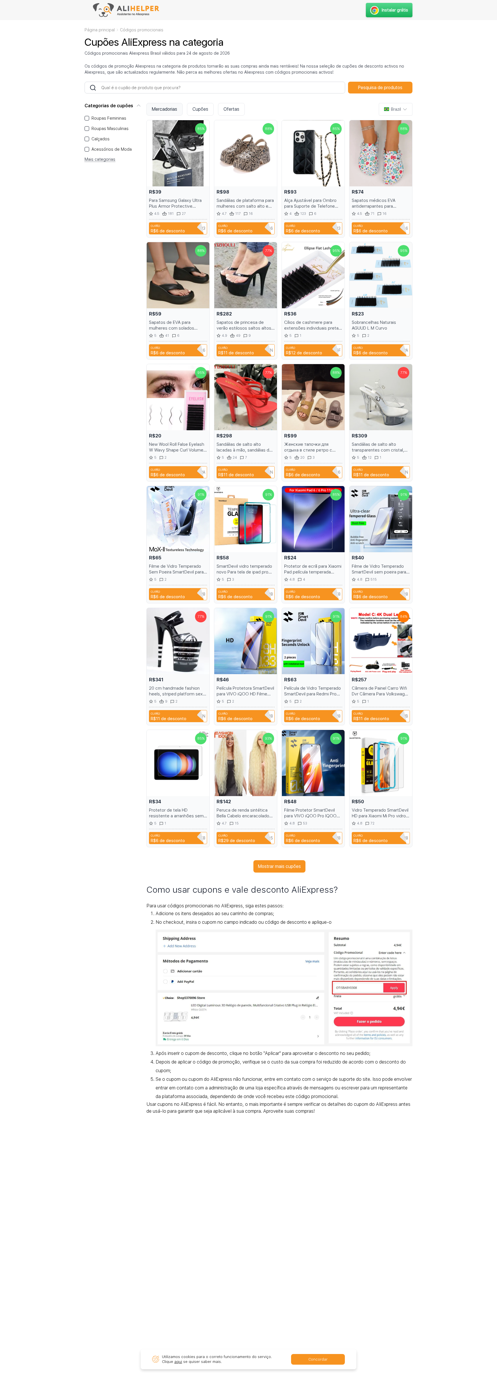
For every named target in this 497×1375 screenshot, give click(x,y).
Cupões (200, 109)
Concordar (318, 1359)
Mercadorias (164, 109)
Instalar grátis (395, 10)
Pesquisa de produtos (380, 87)
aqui (178, 1361)
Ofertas (231, 109)
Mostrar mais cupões (279, 866)
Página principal (100, 30)
